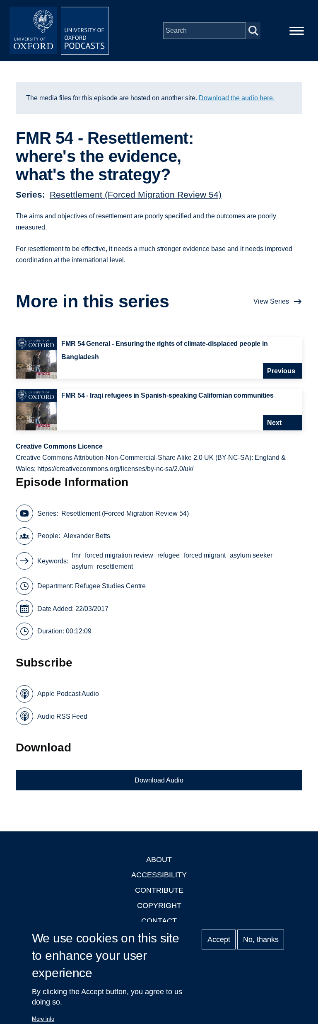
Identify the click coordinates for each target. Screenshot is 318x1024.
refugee (168, 555)
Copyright (159, 905)
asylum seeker (251, 555)
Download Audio (159, 780)
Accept (218, 939)
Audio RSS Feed (62, 716)
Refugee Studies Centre (110, 585)
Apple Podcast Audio (68, 693)
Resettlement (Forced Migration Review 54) (136, 194)
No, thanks (261, 939)
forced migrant (205, 555)
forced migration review (119, 555)
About (159, 859)
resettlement (115, 566)
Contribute (159, 890)
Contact (159, 921)
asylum (82, 566)
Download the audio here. (237, 97)
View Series (271, 301)
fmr (76, 555)
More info (43, 1019)
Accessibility (159, 875)
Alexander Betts (86, 535)
